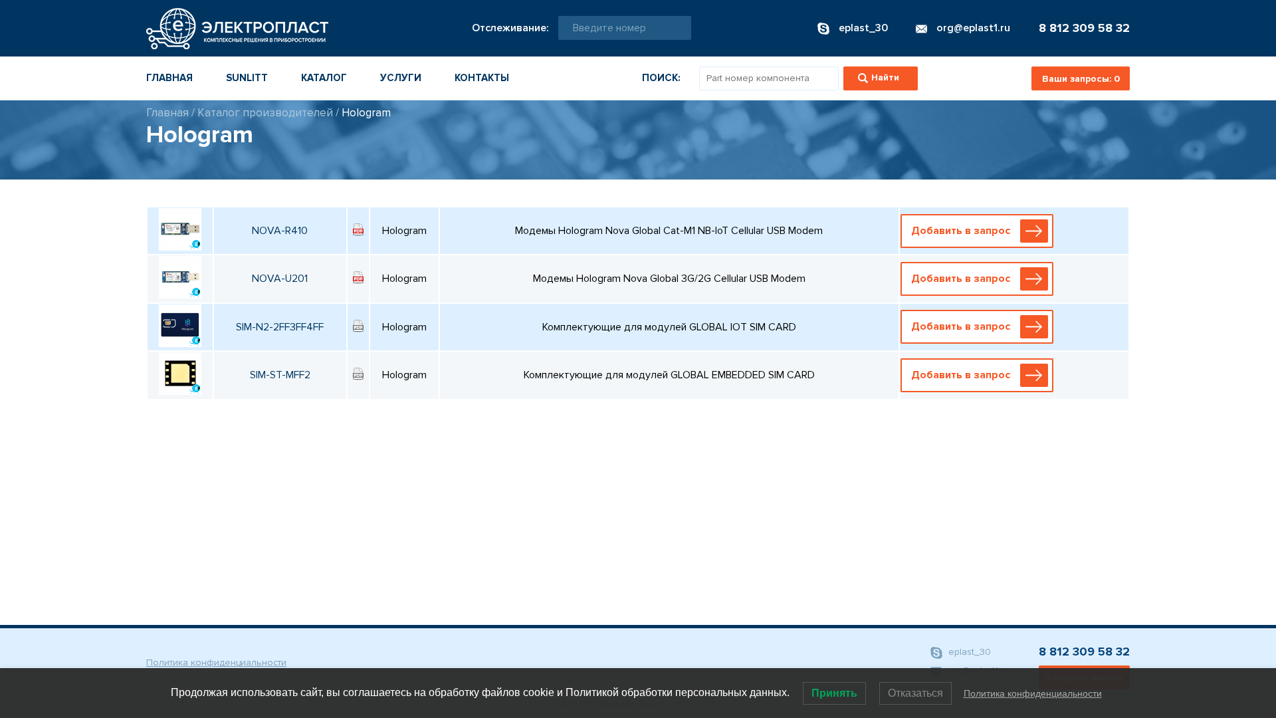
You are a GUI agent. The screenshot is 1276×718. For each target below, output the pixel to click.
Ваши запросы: (1081, 78)
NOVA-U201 (280, 278)
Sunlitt (247, 78)
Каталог (324, 78)
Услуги (400, 78)
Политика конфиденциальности (216, 662)
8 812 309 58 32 (1084, 28)
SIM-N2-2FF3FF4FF (280, 327)
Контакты (482, 78)
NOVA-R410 (280, 230)
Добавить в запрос (960, 230)
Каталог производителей (265, 113)
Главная (169, 78)
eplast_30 (968, 652)
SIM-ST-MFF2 (280, 375)
